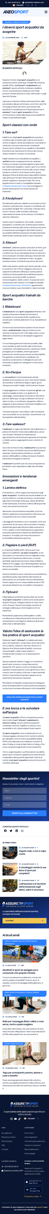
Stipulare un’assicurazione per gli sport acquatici (24, 698)
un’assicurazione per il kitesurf (17, 285)
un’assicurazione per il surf (15, 186)
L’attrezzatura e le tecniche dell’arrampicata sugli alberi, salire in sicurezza (32, 887)
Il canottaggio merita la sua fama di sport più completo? (32, 870)
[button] (5, 830)
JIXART (39, 1207)
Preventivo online (31, 1196)
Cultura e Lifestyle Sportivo (16, 22)
